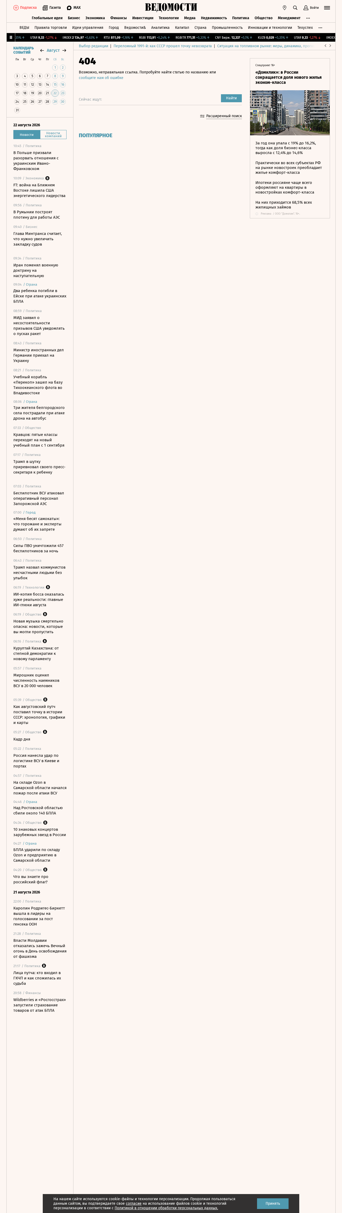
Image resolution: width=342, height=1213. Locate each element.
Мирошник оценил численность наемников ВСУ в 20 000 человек (36, 680)
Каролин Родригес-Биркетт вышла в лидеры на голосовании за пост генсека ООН (39, 916)
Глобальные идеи (47, 18)
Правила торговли (50, 27)
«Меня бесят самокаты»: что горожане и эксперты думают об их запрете (37, 524)
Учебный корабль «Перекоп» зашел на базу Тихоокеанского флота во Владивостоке (38, 385)
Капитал (182, 27)
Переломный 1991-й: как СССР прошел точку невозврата (163, 46)
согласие (134, 1203)
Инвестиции (142, 18)
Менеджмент (289, 18)
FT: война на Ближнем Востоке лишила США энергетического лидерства (39, 190)
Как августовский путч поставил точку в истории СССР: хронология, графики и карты (39, 714)
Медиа (190, 18)
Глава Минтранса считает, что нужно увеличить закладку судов (37, 239)
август (53, 50)
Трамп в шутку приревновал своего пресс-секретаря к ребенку (39, 467)
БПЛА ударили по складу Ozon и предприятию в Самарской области (36, 855)
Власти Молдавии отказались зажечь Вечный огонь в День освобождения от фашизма (40, 948)
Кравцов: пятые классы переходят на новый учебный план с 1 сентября (38, 440)
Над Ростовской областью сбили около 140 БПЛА (38, 810)
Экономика (95, 18)
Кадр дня (21, 739)
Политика (240, 18)
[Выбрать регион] (284, 7)
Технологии (169, 18)
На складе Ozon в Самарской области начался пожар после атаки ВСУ (40, 787)
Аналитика (160, 27)
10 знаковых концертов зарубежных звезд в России (39, 832)
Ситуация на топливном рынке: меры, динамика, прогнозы (268, 46)
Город (114, 27)
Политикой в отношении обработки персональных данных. (166, 1208)
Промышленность (227, 27)
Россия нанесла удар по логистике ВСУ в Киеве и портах (36, 761)
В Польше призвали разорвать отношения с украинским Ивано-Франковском (36, 160)
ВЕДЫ (24, 27)
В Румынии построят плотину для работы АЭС (36, 215)
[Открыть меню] (327, 8)
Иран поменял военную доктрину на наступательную (35, 270)
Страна (201, 27)
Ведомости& (135, 27)
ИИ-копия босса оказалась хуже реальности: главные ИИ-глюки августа (38, 599)
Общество (264, 18)
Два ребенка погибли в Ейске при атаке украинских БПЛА (39, 296)
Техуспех (305, 27)
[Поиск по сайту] (295, 7)
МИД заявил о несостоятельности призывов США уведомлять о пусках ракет (39, 325)
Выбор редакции (93, 46)
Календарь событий (23, 50)
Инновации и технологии (270, 27)
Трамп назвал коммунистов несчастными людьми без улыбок (39, 572)
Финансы (118, 18)
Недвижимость (214, 18)
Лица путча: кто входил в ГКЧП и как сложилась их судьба (37, 978)
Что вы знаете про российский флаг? (30, 879)
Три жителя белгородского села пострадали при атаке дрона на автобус (39, 413)
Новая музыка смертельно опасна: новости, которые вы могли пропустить (38, 626)
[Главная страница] (171, 8)
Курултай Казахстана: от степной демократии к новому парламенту (36, 653)
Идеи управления (87, 27)
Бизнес (74, 18)
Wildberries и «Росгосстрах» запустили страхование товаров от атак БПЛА (39, 1005)
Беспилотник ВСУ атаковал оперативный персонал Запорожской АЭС (38, 498)
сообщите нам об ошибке (101, 78)
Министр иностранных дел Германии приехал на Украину (38, 355)
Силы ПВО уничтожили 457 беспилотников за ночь (38, 548)
